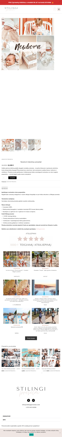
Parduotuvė (6, 416)
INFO (4, 419)
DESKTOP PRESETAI (7, 159)
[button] (51, 78)
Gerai (31, 434)
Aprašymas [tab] (5, 188)
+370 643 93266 (31, 407)
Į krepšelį (12, 177)
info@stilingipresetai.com (31, 405)
